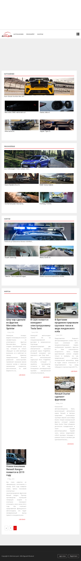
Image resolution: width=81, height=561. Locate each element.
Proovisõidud (9, 146)
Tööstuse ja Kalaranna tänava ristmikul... (18, 241)
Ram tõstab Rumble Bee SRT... (15, 96)
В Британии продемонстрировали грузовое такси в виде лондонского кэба (66, 325)
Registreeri (74, 556)
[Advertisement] (40, 14)
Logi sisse (62, 556)
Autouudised (19, 34)
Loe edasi (22, 375)
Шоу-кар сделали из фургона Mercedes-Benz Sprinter (15, 324)
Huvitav (40, 34)
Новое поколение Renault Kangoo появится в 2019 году (15, 470)
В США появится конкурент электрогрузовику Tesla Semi (40, 324)
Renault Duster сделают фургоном (62, 396)
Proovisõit (30, 34)
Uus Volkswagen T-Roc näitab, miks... (17, 169)
